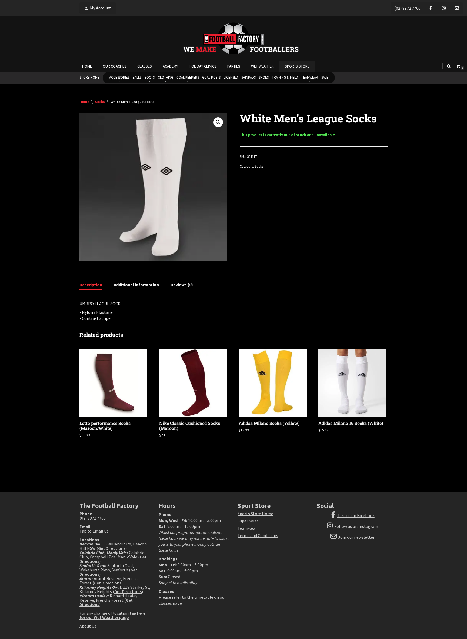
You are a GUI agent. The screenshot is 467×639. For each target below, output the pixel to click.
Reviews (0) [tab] (182, 284)
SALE (324, 77)
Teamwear (247, 528)
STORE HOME (89, 77)
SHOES (264, 77)
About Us (87, 626)
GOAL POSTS (211, 77)
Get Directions (111, 548)
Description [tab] (90, 284)
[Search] (449, 66)
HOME (87, 66)
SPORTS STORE (297, 66)
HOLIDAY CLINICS (202, 66)
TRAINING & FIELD (285, 77)
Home (84, 101)
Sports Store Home (255, 513)
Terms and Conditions (258, 535)
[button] (218, 122)
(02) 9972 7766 (407, 8)
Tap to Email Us (94, 531)
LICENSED (231, 77)
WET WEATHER (262, 66)
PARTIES (233, 66)
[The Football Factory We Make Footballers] (233, 38)
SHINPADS (248, 77)
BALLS (137, 77)
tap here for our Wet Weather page (112, 615)
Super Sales (248, 521)
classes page (170, 603)
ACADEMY (170, 66)
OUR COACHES (114, 66)
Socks (100, 101)
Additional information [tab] (136, 284)
